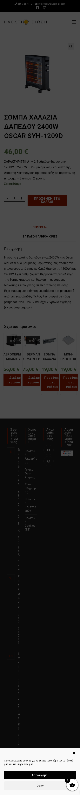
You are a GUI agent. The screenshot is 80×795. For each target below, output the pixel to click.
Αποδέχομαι (40, 775)
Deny (40, 785)
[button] (74, 753)
